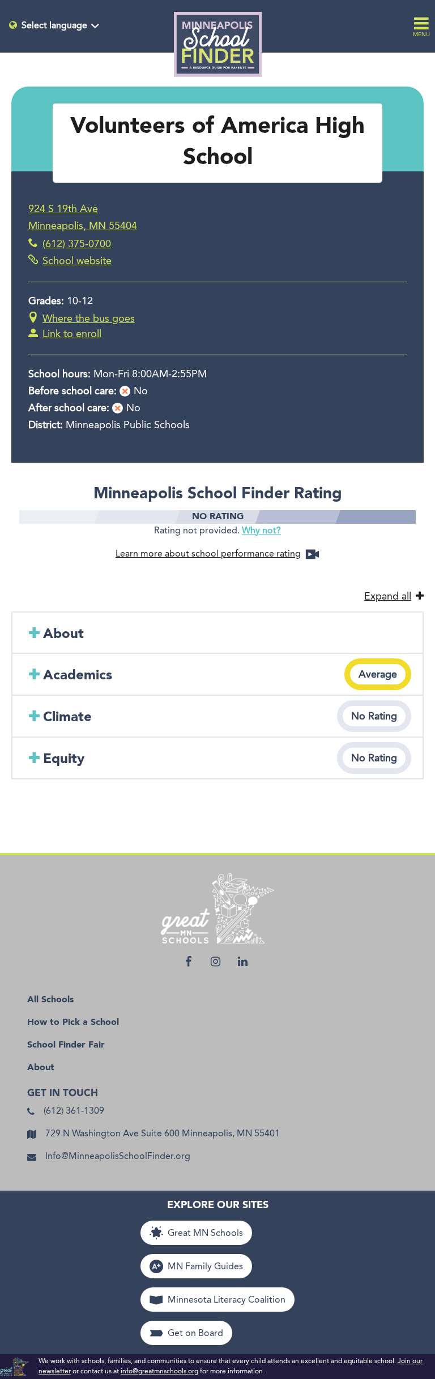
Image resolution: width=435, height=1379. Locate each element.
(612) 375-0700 (76, 244)
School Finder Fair (66, 1045)
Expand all (387, 597)
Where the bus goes (88, 319)
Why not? (261, 531)
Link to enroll (71, 334)
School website (77, 261)
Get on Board (195, 1333)
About (40, 1067)
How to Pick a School (73, 1022)
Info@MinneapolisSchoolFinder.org (117, 1156)
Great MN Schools (205, 1233)
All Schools (50, 1000)
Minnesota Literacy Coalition (226, 1300)
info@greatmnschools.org (159, 1371)
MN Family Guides (205, 1267)
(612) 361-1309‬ (74, 1111)
